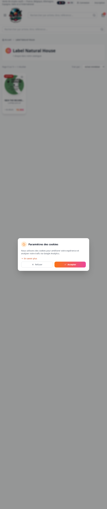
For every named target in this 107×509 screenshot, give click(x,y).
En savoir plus (30, 258)
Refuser (38, 264)
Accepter (72, 264)
